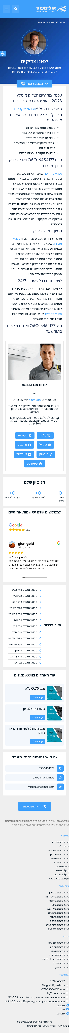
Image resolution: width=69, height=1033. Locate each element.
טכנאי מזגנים (58, 22)
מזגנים (19, 674)
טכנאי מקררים (25, 108)
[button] (15, 9)
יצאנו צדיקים (44, 22)
